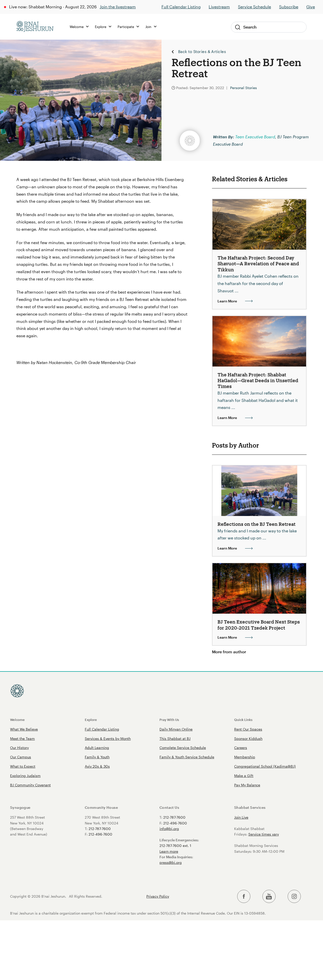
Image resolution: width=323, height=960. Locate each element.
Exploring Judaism (25, 775)
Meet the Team (22, 738)
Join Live (241, 817)
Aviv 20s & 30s (97, 766)
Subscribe (288, 6)
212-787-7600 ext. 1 (175, 845)
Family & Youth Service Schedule (186, 757)
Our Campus (20, 757)
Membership (244, 757)
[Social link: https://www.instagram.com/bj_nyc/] (294, 896)
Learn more (168, 851)
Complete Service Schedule (182, 747)
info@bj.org (169, 828)
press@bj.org (170, 862)
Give (310, 6)
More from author (229, 651)
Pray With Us (169, 719)
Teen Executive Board (255, 136)
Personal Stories (243, 88)
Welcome (17, 719)
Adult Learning (97, 747)
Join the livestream (118, 6)
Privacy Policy (157, 896)
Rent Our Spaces (248, 729)
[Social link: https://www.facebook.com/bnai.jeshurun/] (243, 896)
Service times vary (263, 834)
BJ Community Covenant (30, 785)
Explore (91, 719)
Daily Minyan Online (176, 729)
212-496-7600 (100, 834)
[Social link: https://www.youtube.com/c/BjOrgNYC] (269, 896)
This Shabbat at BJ (175, 738)
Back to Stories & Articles (202, 52)
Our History (19, 747)
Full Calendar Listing (181, 6)
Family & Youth (97, 757)
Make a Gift (243, 775)
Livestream (219, 6)
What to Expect (22, 766)
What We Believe (24, 729)
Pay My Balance (247, 785)
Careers (240, 747)
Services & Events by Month (108, 738)
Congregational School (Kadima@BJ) (265, 766)
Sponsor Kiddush (248, 738)
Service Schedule (254, 6)
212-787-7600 (100, 828)
